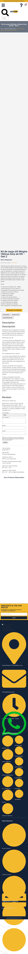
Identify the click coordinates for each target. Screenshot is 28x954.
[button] (5, 13)
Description (6, 314)
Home (2, 28)
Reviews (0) (15, 314)
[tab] (6, 314)
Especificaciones (7, 317)
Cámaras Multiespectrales (10, 28)
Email (4, 431)
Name (4, 425)
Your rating (5, 412)
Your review (6, 417)
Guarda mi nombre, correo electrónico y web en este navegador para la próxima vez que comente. (13, 438)
